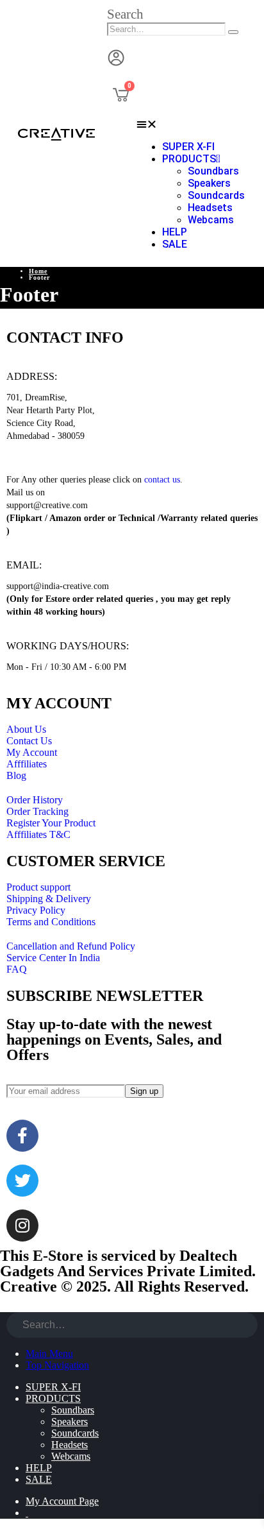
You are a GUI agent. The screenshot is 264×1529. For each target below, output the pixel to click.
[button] (125, 14)
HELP (174, 232)
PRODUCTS (189, 159)
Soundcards (216, 195)
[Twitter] (22, 1181)
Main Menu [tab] (49, 1353)
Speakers (209, 183)
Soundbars (213, 171)
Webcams (211, 220)
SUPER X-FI (188, 147)
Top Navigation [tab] (57, 1365)
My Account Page (62, 1501)
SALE (174, 244)
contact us (162, 479)
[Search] (233, 32)
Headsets (210, 207)
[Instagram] (22, 1225)
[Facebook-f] (22, 1136)
